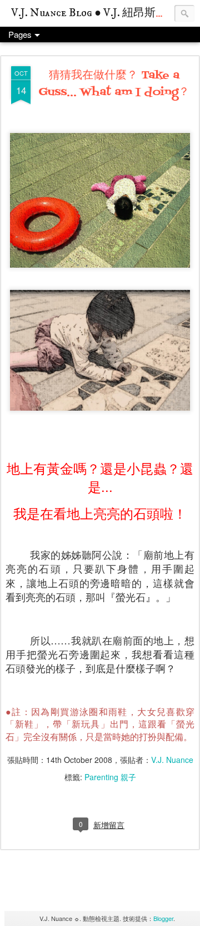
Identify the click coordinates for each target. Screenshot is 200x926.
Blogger (163, 918)
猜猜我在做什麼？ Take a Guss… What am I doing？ (113, 84)
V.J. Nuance (172, 759)
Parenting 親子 (110, 776)
